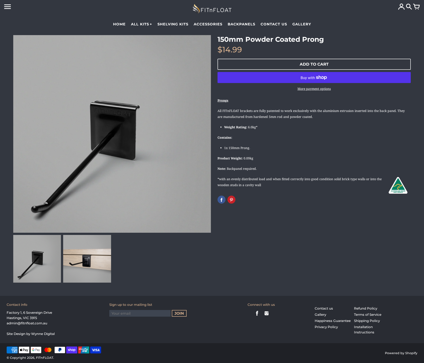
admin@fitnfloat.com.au (27, 323)
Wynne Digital (43, 334)
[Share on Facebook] (221, 200)
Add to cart (314, 64)
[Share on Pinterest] (231, 200)
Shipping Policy (367, 321)
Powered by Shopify (401, 353)
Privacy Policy (326, 327)
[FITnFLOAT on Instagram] (266, 316)
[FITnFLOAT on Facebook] (257, 316)
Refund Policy (365, 308)
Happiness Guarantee (333, 321)
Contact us (324, 308)
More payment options (314, 89)
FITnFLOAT (44, 358)
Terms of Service (367, 314)
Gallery (320, 314)
